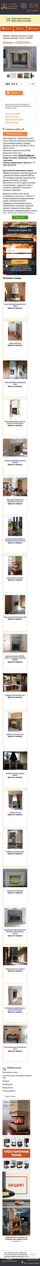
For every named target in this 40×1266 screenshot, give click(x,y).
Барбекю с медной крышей (15, 851)
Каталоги (5, 1081)
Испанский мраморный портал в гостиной (15, 461)
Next (32, 76)
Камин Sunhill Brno (15, 343)
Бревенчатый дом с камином (15, 969)
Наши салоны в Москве (31, 1263)
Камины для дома (19, 36)
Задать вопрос (10, 1096)
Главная (6, 36)
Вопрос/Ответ (7, 1088)
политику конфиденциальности (14, 1256)
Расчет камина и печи (14, 119)
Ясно (33, 1255)
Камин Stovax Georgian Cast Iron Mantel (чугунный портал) (15, 422)
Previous (8, 76)
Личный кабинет (8, 1091)
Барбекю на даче (15, 812)
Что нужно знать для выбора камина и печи (17, 1077)
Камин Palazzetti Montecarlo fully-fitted (15, 305)
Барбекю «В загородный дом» (15, 695)
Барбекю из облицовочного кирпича (15, 774)
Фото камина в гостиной (15, 578)
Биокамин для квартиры (15, 891)
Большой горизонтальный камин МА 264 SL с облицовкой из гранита (15, 931)
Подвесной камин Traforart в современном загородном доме (15, 540)
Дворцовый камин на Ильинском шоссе (15, 1048)
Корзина (34, 29)
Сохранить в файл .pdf (14, 129)
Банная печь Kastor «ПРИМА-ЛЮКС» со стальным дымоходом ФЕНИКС (15, 658)
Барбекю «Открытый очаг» (15, 734)
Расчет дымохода (12, 114)
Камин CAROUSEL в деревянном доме (15, 383)
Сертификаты (7, 1084)
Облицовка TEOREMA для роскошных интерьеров (15, 500)
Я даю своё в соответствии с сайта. (21, 268)
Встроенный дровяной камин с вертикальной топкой (15, 1009)
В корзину (15, 93)
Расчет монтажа (12, 117)
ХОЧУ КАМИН (32, 10)
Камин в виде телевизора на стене (15, 617)
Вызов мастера (11, 122)
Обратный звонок (33, 1259)
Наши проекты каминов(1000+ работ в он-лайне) (21, 20)
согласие (25, 266)
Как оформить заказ (10, 1072)
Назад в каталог (16, 134)
